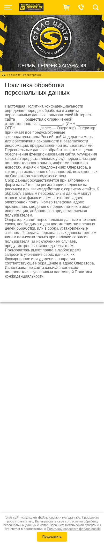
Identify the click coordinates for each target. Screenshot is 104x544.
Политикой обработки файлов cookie (74, 529)
